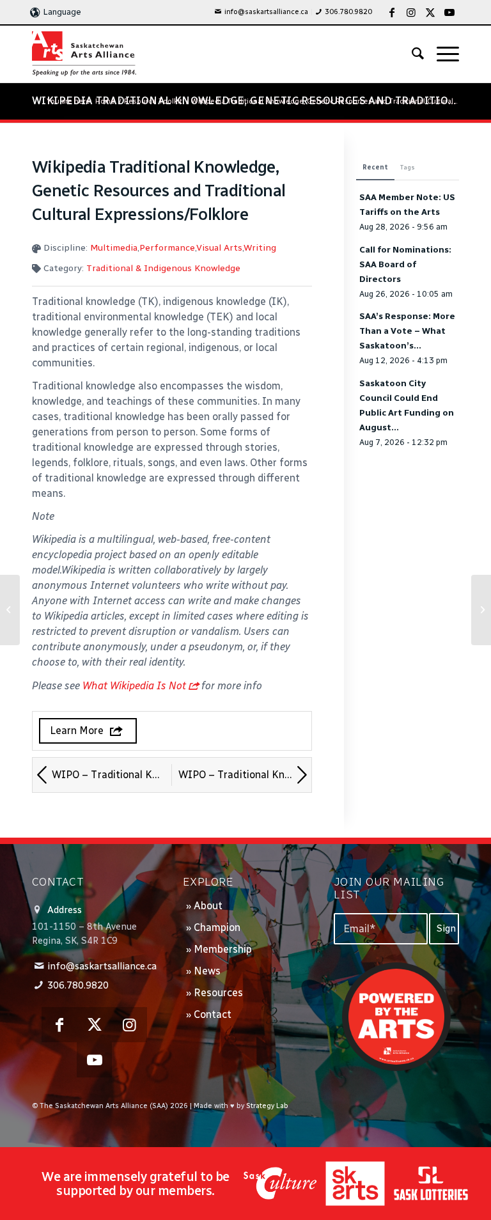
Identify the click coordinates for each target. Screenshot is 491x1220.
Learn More (77, 730)
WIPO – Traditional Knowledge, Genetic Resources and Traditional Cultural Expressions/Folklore (244, 775)
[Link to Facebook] (391, 12)
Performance (167, 247)
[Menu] (441, 53)
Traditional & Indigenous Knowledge (163, 268)
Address (64, 910)
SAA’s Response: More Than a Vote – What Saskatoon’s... (407, 330)
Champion (217, 927)
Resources (218, 993)
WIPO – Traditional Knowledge (112, 775)
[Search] (411, 53)
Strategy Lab (267, 1106)
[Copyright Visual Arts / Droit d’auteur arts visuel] (10, 610)
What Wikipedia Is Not (134, 686)
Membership (223, 949)
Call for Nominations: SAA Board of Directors (405, 264)
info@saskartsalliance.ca (266, 12)
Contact (212, 1014)
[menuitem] (261, 12)
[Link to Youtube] (449, 12)
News (207, 971)
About (208, 906)
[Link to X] (430, 12)
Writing (260, 247)
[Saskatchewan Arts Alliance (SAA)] (84, 53)
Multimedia (113, 247)
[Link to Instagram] (411, 12)
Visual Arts (219, 247)
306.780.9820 (348, 12)
